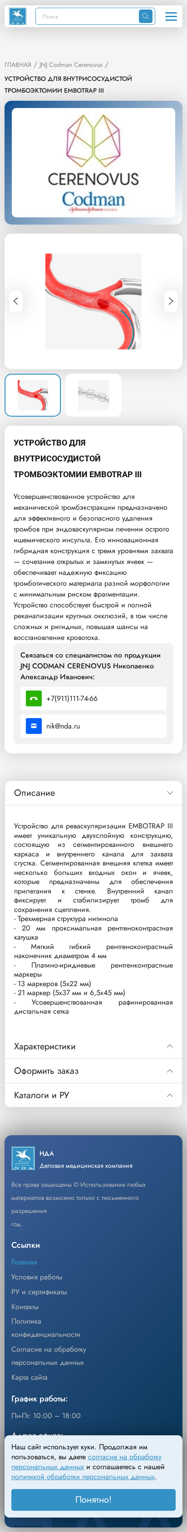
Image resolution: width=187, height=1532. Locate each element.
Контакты (25, 1307)
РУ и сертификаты (39, 1292)
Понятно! (93, 1499)
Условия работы (36, 1277)
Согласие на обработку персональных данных (48, 1356)
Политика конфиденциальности (45, 1327)
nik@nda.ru (63, 726)
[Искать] (146, 16)
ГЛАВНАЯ (18, 64)
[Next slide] (171, 301)
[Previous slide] (16, 301)
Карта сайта (29, 1377)
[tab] (93, 793)
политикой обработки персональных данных (83, 1476)
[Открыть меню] (171, 16)
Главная (24, 1262)
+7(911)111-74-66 (72, 698)
